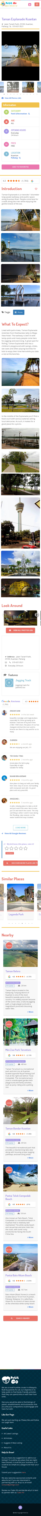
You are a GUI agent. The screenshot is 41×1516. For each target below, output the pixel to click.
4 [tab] (14, 94)
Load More (21, 827)
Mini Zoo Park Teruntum (18, 1049)
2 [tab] (7, 94)
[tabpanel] (28, 87)
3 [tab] (11, 94)
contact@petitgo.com (10, 1485)
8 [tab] (27, 94)
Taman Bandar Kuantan (17, 1128)
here (24, 1472)
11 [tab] (37, 94)
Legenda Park (16, 914)
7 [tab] (24, 94)
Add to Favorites (20, 167)
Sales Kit (20, 1492)
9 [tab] (30, 94)
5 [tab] (17, 94)
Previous (6, 46)
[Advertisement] (20, 1347)
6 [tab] (20, 94)
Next (35, 46)
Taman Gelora (12, 971)
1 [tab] (4, 94)
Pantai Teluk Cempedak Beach (18, 1197)
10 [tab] (34, 94)
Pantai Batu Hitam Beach (18, 1275)
